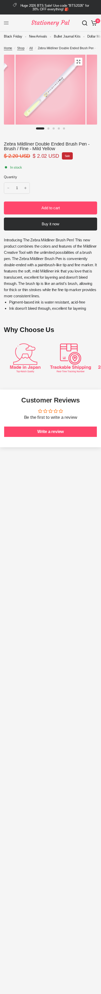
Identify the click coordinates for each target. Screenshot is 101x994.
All (31, 48)
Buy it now (50, 224)
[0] (93, 23)
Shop (20, 48)
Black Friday (13, 36)
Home (8, 48)
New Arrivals (38, 36)
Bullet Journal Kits (67, 36)
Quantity (10, 177)
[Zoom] (78, 62)
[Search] (84, 23)
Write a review (50, 431)
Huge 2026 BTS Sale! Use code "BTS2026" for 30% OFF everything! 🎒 (54, 7)
